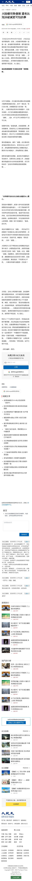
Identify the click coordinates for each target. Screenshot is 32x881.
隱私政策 (17, 376)
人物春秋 (11, 855)
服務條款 (23, 820)
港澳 (9, 836)
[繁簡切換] (28, 33)
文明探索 (11, 850)
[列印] (20, 33)
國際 (19, 5)
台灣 (27, 5)
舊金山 (21, 834)
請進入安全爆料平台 (16, 723)
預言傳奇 (11, 858)
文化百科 (4, 850)
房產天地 (19, 850)
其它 (20, 842)
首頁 (3, 5)
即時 (7, 5)
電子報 (3, 820)
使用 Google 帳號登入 (17, 372)
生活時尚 (26, 853)
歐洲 (20, 839)
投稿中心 (10, 823)
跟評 (27, 541)
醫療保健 (19, 853)
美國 (15, 5)
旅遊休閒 (19, 858)
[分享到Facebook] (3, 33)
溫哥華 (16, 839)
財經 (6, 839)
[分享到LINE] (7, 33)
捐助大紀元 (24, 823)
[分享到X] (11, 33)
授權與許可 (16, 820)
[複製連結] (15, 32)
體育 (2, 842)
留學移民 (26, 850)
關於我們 (9, 820)
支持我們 (16, 804)
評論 (23, 5)
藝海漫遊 (4, 861)
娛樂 (9, 839)
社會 (6, 842)
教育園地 (4, 858)
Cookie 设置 (16, 877)
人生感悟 (4, 853)
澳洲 (15, 842)
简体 (23, 1)
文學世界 (11, 853)
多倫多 (21, 836)
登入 (28, 1)
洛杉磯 (16, 836)
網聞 (9, 842)
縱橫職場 (19, 855)
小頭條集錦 (13, 387)
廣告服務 (17, 823)
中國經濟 (7, 9)
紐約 (15, 834)
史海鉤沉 (4, 855)
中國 (11, 5)
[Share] (12, 611)
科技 (2, 839)
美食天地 (26, 855)
